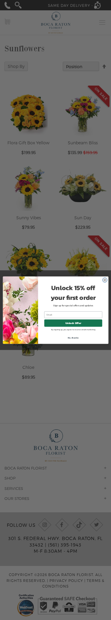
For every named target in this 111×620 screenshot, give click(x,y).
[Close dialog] (104, 279)
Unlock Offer (73, 323)
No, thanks (73, 337)
